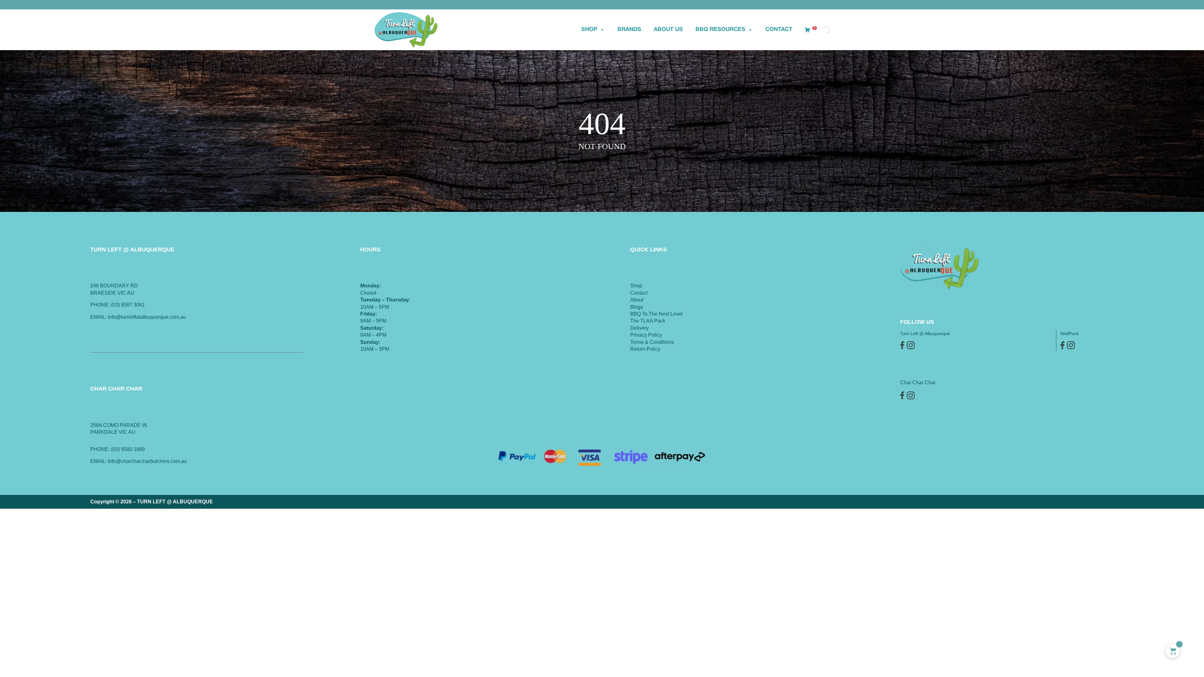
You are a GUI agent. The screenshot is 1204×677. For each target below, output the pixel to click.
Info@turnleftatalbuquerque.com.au (147, 317)
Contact (778, 29)
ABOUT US (668, 29)
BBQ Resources (720, 29)
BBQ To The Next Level (656, 314)
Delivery (639, 328)
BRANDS (629, 29)
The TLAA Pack (647, 320)
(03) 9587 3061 (128, 304)
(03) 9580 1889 (128, 449)
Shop (589, 29)
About (636, 299)
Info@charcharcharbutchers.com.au (147, 461)
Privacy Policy (646, 335)
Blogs (636, 307)
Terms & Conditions (652, 342)
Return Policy (645, 349)
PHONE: (100, 449)
